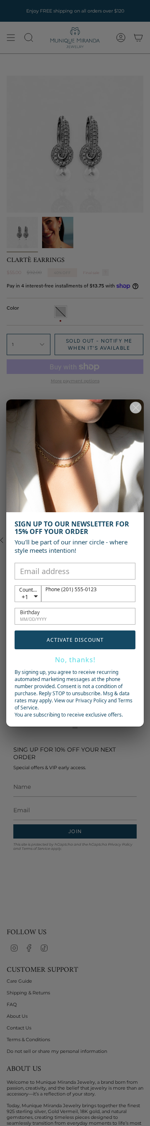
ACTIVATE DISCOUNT (75, 639)
